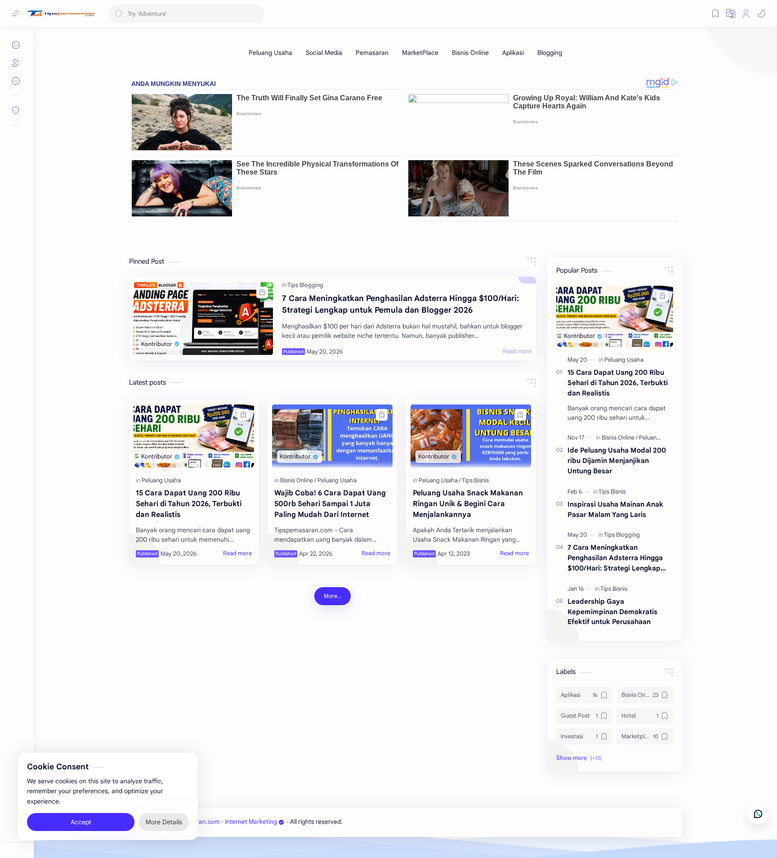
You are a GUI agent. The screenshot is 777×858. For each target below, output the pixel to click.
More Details (164, 822)
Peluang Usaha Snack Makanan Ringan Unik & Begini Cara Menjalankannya (468, 504)
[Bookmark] (715, 13)
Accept (81, 822)
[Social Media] (324, 52)
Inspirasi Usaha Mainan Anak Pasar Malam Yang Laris (615, 509)
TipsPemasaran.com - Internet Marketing (219, 822)
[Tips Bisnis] (475, 480)
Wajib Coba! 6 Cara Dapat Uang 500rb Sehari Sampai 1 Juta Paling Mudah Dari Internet (330, 504)
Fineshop (395, 822)
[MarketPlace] (420, 52)
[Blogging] (549, 52)
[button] (761, 13)
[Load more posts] (332, 596)
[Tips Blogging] (305, 285)
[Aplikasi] (513, 52)
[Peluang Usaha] (270, 52)
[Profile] (746, 13)
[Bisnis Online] (470, 52)
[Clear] (256, 13)
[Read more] (517, 351)
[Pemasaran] (372, 52)
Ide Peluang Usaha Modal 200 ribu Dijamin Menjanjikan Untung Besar (616, 460)
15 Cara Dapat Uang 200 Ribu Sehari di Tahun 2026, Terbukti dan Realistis (188, 504)
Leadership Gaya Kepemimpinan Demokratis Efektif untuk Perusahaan (612, 611)
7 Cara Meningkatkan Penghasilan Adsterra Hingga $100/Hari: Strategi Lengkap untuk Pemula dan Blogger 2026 (400, 304)
